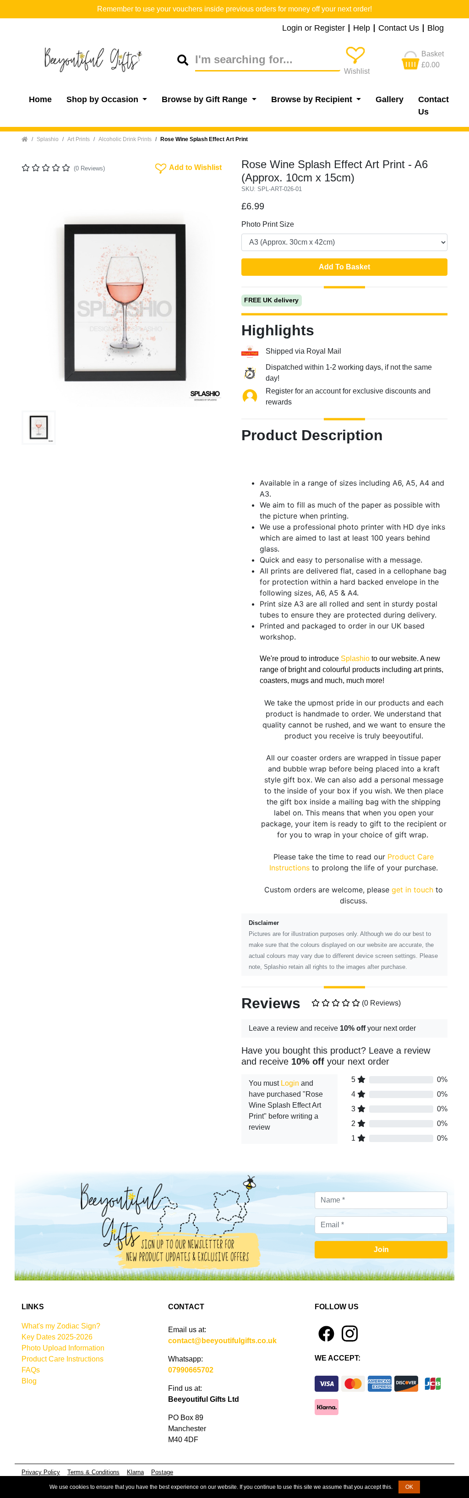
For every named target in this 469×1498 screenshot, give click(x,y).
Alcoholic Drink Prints (125, 139)
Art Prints (78, 139)
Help (361, 28)
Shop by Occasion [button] (103, 99)
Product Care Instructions (63, 1359)
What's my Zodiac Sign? (61, 1326)
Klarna (135, 1472)
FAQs (31, 1370)
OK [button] (409, 1487)
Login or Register (313, 28)
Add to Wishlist (187, 166)
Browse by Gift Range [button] (206, 99)
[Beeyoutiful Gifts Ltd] (99, 60)
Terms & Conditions (93, 1472)
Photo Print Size (267, 224)
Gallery (390, 99)
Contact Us (398, 28)
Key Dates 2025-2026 (57, 1337)
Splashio (48, 139)
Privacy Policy (41, 1472)
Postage (162, 1472)
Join (381, 1249)
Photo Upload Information (63, 1348)
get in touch (412, 889)
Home (40, 99)
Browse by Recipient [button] (312, 99)
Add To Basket (344, 267)
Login (290, 1083)
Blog (435, 28)
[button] (37, 304)
